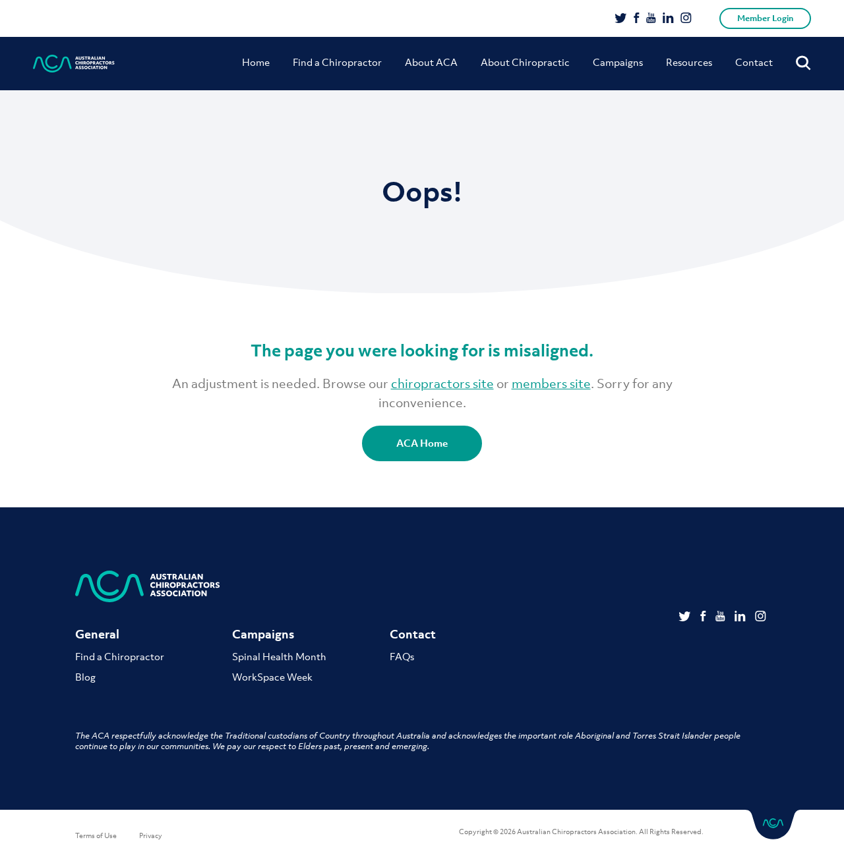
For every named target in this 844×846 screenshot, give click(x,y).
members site (551, 383)
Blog (85, 676)
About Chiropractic (525, 62)
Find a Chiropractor (337, 62)
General (97, 634)
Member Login (765, 18)
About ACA (431, 62)
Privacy (150, 835)
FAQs (402, 656)
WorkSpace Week (272, 676)
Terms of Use (96, 835)
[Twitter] (621, 19)
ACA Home (422, 442)
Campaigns (618, 62)
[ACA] (74, 63)
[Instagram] (686, 19)
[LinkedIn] (668, 19)
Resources (689, 62)
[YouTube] (651, 19)
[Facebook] (637, 19)
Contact (754, 62)
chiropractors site (442, 383)
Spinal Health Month (279, 656)
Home (256, 62)
